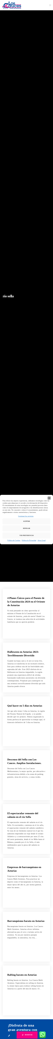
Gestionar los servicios (26, 516)
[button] (49, 498)
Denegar (26, 528)
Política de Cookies (13, 540)
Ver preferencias (26, 535)
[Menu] (49, 5)
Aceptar (26, 521)
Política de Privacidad (29, 540)
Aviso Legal (42, 540)
